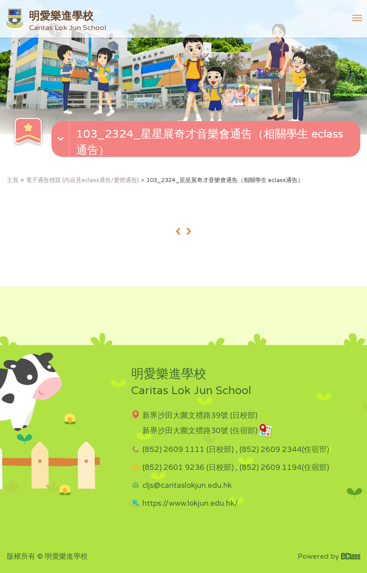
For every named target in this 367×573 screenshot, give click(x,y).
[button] (207, 151)
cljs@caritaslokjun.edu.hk (187, 485)
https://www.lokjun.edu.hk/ (190, 503)
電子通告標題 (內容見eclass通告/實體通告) (82, 180)
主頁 (12, 180)
